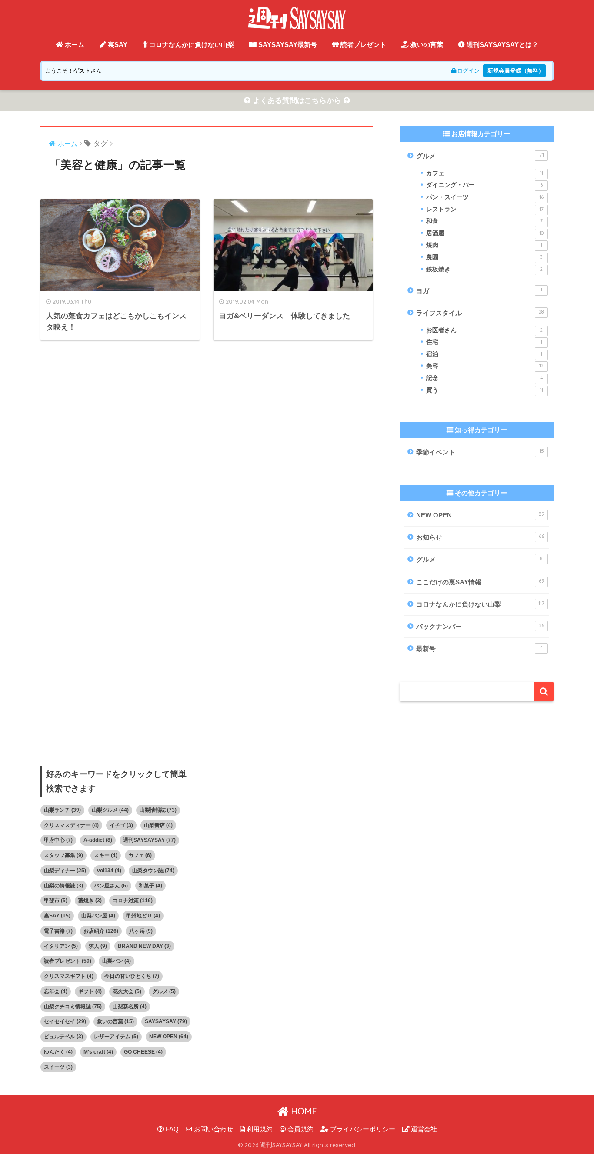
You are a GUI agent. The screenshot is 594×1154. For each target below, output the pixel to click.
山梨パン (116, 961)
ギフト (90, 991)
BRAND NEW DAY (144, 946)
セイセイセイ (65, 1021)
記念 (484, 378)
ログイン (468, 70)
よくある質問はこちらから (297, 101)
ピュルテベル (63, 1037)
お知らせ (480, 537)
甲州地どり (143, 916)
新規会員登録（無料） (515, 70)
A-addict (97, 840)
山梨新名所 (130, 1007)
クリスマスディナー (71, 825)
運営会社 (423, 1129)
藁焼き (90, 900)
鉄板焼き (484, 269)
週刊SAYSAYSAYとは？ (501, 44)
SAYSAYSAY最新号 (287, 44)
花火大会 (127, 991)
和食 (484, 221)
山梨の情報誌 (63, 886)
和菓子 (150, 886)
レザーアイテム (116, 1037)
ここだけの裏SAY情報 (480, 582)
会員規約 (300, 1129)
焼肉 (484, 245)
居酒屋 (485, 233)
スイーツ (58, 1067)
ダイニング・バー (484, 185)
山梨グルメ (110, 810)
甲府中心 (58, 840)
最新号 (479, 648)
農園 (484, 257)
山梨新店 (158, 825)
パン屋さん (111, 886)
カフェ (484, 173)
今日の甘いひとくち (131, 976)
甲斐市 (55, 900)
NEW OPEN (480, 515)
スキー (105, 855)
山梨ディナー (65, 870)
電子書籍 (58, 931)
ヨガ (479, 290)
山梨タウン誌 (153, 870)
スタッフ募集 (63, 855)
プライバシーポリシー (361, 1129)
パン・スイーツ (485, 197)
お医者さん (484, 330)
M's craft (98, 1052)
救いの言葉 (426, 44)
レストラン (485, 209)
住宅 (484, 342)
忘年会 (55, 991)
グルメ (480, 156)
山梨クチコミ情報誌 (73, 1007)
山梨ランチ (62, 810)
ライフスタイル (480, 313)
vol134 (109, 870)
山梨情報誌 (158, 810)
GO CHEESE (143, 1052)
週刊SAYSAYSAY (149, 840)
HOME (302, 1111)
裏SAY (116, 44)
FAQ (171, 1129)
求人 (98, 946)
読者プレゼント (362, 44)
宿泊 (484, 354)
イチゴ (121, 825)
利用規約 (259, 1129)
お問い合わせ (212, 1129)
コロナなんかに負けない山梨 (190, 44)
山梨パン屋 (98, 916)
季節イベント (480, 452)
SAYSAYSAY (166, 1021)
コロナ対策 (133, 900)
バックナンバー (480, 626)
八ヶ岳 (141, 931)
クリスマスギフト (68, 976)
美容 (485, 366)
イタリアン (61, 946)
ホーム (73, 44)
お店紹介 (100, 931)
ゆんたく (58, 1052)
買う (484, 390)
